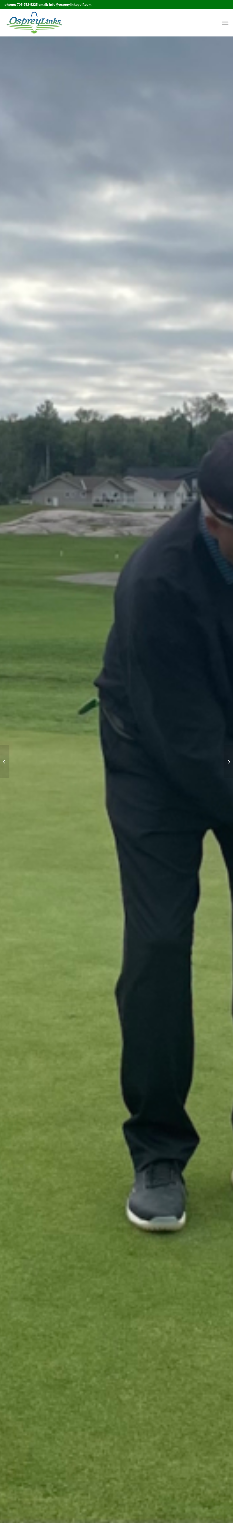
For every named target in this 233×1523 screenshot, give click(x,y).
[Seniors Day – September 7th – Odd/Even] (4, 761)
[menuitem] (225, 23)
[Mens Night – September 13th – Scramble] (228, 761)
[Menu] (225, 23)
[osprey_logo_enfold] (34, 22)
